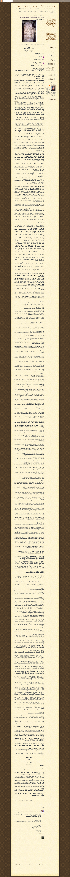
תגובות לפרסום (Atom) (37, 867)
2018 (53, 48)
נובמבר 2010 (51, 61)
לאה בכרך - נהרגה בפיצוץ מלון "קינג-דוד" (50, 71)
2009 (53, 82)
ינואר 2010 (51, 80)
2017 (53, 49)
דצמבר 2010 (51, 60)
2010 (53, 59)
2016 (53, 51)
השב (40, 833)
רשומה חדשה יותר (41, 864)
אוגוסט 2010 (51, 65)
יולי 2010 (51, 72)
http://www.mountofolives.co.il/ (21, 802)
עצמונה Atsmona (37, 837)
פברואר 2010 (51, 79)
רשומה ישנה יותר (17, 864)
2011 (53, 57)
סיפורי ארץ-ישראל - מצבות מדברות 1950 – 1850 (37, 6)
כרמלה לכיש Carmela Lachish (35, 811)
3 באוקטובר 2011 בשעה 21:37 (27, 811)
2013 (53, 55)
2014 (53, 53)
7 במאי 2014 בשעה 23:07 (31, 837)
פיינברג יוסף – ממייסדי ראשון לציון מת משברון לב (50, 68)
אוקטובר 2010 (51, 63)
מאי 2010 (51, 75)
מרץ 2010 (51, 78)
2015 (53, 52)
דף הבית (29, 864)
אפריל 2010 (51, 76)
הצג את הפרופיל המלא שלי (52, 99)
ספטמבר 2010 (51, 64)
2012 (53, 56)
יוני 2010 (52, 74)
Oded (48, 85)
